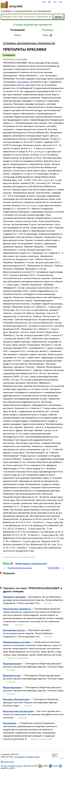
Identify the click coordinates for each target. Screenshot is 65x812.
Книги (17, 35)
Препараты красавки (14, 597)
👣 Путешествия (7, 762)
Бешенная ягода (11, 675)
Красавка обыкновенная (16, 699)
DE (49, 2)
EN (44, 2)
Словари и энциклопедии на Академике (26, 11)
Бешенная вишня (12, 663)
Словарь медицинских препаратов (32, 24)
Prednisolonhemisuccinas (20, 568)
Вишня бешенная (12, 687)
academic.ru (12, 5)
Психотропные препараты (17, 609)
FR (60, 2)
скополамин (23, 82)
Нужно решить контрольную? (31, 563)
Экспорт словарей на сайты (11, 766)
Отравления (9, 723)
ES (55, 2)
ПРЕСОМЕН (54, 568)
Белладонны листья (14, 630)
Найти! (58, 17)
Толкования (17, 30)
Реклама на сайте (33, 757)
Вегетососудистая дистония (18, 711)
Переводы (48, 30)
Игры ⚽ (47, 35)
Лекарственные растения (16, 642)
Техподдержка (19, 757)
